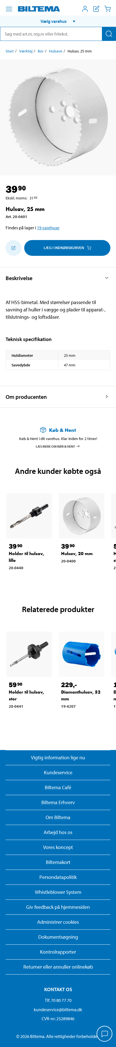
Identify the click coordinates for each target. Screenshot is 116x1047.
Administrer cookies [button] (58, 922)
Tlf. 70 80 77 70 (58, 1000)
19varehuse (48, 227)
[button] (58, 21)
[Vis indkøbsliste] (96, 9)
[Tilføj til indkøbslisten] (13, 248)
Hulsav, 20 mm (77, 554)
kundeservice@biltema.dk (58, 1009)
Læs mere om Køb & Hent (55, 446)
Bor (41, 51)
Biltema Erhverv (58, 802)
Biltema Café (58, 787)
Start (10, 51)
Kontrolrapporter (58, 952)
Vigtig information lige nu (58, 757)
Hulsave (55, 51)
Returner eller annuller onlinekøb (58, 967)
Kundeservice (58, 772)
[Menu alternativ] (9, 9)
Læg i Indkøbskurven (64, 247)
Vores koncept (58, 847)
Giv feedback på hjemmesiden (58, 907)
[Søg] (109, 34)
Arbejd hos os (58, 832)
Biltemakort (58, 862)
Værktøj (25, 51)
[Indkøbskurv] (107, 9)
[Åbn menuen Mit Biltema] (85, 9)
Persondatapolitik (58, 877)
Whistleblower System (58, 892)
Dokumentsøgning (58, 937)
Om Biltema (58, 817)
